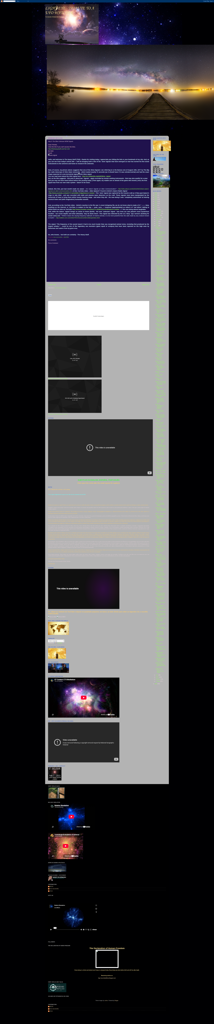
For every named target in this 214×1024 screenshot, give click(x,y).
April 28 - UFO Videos (159, 644)
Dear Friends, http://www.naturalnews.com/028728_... (161, 509)
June (157, 223)
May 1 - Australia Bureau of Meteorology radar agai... (161, 607)
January (158, 681)
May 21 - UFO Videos (159, 379)
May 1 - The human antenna (160, 603)
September (159, 217)
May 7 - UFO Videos (161, 495)
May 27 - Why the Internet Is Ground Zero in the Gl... (161, 297)
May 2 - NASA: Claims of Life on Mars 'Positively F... (160, 579)
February (158, 679)
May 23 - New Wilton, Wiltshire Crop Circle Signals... (160, 367)
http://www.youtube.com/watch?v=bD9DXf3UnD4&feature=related (95, 209)
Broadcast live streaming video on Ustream (58, 378)
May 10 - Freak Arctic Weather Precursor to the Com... (160, 435)
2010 (156, 209)
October (158, 215)
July (157, 221)
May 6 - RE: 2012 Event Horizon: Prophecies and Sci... (160, 532)
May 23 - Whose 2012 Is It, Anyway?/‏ (160, 355)
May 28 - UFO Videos (159, 228)
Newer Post (52, 284)
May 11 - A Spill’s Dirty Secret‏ (160, 423)
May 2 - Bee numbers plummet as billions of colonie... (161, 564)
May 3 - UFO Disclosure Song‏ (160, 555)
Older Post (145, 284)
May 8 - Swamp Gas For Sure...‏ (161, 492)
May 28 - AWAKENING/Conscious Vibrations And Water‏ (161, 232)
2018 (156, 193)
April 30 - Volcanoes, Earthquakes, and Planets (161, 615)
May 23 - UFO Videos (159, 375)
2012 (156, 205)
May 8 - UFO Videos (161, 472)
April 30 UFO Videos (161, 611)
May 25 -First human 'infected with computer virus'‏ (161, 315)
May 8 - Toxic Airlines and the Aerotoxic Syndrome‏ (160, 488)
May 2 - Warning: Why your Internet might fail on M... (160, 574)
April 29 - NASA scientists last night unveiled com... (160, 633)
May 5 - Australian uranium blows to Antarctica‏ (160, 521)
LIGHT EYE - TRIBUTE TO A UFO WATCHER (69, 10)
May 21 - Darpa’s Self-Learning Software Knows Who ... (160, 400)
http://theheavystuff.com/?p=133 (59, 149)
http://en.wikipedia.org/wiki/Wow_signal (96, 176)
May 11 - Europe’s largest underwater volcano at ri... (161, 430)
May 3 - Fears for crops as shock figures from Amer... (160, 550)
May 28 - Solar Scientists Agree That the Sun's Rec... (160, 273)
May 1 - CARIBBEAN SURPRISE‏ (159, 586)
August (158, 219)
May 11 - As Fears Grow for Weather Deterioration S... (160, 416)
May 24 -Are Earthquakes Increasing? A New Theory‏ (161, 340)
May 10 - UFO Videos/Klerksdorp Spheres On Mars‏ (161, 445)
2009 (156, 683)
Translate (59, 643)
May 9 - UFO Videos (161, 470)
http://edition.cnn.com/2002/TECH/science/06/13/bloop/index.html (78, 218)
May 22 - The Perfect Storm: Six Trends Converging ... (161, 383)
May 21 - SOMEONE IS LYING (161, 396)
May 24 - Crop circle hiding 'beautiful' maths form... (160, 345)
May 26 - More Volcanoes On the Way (160, 311)
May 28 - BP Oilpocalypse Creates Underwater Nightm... (159, 255)
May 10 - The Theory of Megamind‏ (161, 449)
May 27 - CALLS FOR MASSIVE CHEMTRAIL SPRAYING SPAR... (160, 291)
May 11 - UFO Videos (159, 420)
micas (51, 891)
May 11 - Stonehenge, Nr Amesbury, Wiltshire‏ (160, 406)
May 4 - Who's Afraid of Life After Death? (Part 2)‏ (161, 543)
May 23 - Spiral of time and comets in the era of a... (160, 362)
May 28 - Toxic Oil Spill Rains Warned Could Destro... (160, 248)
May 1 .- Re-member (161, 583)
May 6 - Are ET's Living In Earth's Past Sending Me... (160, 499)
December (158, 211)
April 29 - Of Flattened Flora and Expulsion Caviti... (160, 639)
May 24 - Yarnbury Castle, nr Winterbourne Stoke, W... (160, 334)
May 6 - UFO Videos (161, 513)
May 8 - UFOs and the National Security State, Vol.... (160, 482)
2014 (156, 201)
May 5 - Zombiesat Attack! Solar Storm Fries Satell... (160, 526)
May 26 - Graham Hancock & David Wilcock (160, 306)
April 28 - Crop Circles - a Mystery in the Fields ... (160, 670)
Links (50, 295)
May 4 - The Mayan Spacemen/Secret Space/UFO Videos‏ (161, 538)
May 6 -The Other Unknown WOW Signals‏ (160, 504)
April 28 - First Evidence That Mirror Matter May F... (160, 664)
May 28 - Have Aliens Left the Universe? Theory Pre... (160, 261)
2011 (156, 207)
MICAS (51, 886)
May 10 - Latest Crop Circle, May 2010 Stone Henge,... (161, 464)
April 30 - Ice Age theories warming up (160, 628)
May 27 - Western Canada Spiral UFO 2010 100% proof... (160, 285)
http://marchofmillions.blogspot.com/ (107, 978)
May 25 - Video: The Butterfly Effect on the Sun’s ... (161, 320)
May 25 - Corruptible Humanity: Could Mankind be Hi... (160, 325)
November (158, 213)
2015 (156, 199)
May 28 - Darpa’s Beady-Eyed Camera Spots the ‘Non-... (161, 279)
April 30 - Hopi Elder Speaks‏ (160, 624)
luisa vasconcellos (54, 888)
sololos (106, 1000)
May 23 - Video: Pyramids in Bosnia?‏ (159, 350)
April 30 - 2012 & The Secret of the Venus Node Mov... (161, 619)
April (157, 675)
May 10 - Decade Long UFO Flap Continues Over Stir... (160, 453)
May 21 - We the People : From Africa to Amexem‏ (161, 392)
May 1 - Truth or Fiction (159, 590)
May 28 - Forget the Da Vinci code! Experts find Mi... (160, 244)
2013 (156, 203)
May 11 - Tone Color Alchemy (160, 426)
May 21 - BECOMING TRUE (159, 387)
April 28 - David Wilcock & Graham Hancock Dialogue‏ (160, 654)
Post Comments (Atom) (60, 287)
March (157, 677)
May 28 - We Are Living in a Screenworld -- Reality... (160, 238)
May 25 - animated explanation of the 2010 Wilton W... (160, 329)
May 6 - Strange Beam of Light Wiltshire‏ (160, 517)
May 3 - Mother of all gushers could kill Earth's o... (161, 559)
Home (99, 284)
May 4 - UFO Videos (161, 546)
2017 (156, 195)
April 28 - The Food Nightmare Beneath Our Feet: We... (161, 648)
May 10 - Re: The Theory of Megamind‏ (160, 459)
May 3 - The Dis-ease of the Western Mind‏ (160, 569)
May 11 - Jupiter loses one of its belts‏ (160, 411)
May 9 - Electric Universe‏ (159, 468)
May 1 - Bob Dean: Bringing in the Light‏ (160, 599)
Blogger (116, 1000)
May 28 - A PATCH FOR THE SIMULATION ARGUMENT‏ (160, 267)
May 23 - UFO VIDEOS (159, 358)
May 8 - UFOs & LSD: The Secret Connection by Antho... (160, 476)
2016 (156, 197)
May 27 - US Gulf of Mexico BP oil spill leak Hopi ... (161, 302)
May (157, 225)
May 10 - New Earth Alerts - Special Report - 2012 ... (160, 441)
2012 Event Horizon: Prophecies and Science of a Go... (161, 594)
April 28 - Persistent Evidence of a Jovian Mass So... (161, 659)
